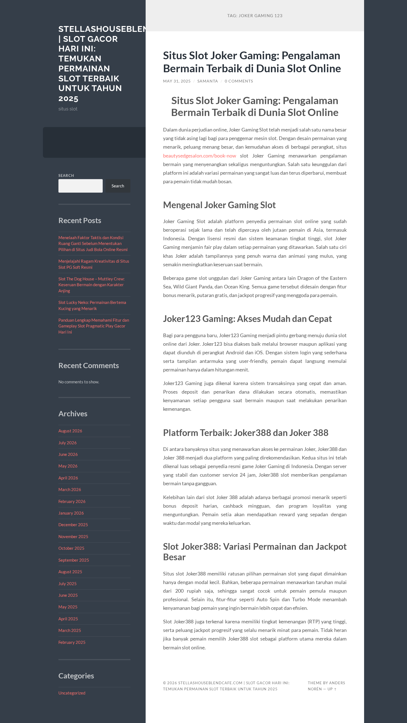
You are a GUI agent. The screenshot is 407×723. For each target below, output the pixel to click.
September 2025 (73, 559)
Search (66, 175)
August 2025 (70, 571)
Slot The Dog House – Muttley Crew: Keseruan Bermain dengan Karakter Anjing (91, 284)
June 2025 (68, 595)
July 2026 (67, 442)
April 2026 (68, 477)
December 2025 (73, 524)
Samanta (207, 81)
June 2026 (68, 454)
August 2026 (70, 430)
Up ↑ (332, 689)
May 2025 (68, 606)
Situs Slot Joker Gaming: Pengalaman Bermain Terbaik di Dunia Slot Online (252, 61)
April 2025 (68, 618)
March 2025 (69, 630)
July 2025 (67, 583)
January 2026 (71, 512)
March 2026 (69, 489)
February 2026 (72, 501)
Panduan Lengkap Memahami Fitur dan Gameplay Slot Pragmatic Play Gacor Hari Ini (93, 325)
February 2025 (72, 642)
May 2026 (68, 465)
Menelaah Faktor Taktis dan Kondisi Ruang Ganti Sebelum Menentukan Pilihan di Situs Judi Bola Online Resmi (93, 243)
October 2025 (71, 548)
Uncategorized (71, 692)
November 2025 (73, 536)
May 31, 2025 (177, 81)
